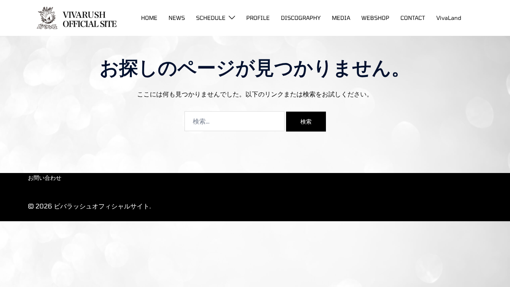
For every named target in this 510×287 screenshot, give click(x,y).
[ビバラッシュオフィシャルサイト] (74, 17)
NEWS (177, 17)
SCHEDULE (211, 17)
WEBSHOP (375, 17)
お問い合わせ (44, 177)
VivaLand (448, 17)
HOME (149, 17)
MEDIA (341, 17)
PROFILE (258, 17)
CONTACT (412, 17)
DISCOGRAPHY (301, 17)
